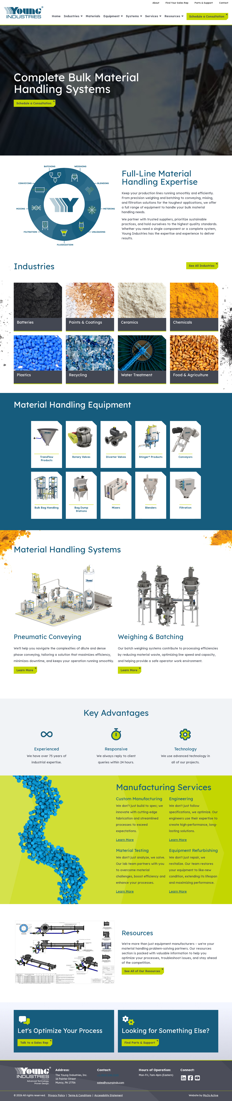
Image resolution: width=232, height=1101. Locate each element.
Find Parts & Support (139, 1042)
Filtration (185, 507)
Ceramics (129, 322)
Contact (223, 2)
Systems (132, 16)
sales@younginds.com (110, 1082)
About (155, 2)
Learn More (24, 670)
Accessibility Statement (108, 1095)
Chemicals (182, 322)
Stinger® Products (150, 456)
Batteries (25, 322)
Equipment (111, 16)
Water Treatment (136, 374)
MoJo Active (210, 1095)
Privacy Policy (56, 1095)
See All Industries (201, 266)
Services (151, 16)
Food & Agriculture (190, 374)
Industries (71, 16)
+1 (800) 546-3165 (108, 1075)
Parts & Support (204, 2)
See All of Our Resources (142, 971)
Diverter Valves (116, 456)
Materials (93, 16)
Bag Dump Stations (81, 509)
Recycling (78, 374)
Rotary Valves (81, 456)
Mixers (116, 507)
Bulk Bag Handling (47, 507)
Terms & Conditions (79, 1095)
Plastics (24, 374)
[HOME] (23, 12)
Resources (172, 16)
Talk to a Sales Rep (34, 1042)
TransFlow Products (46, 458)
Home (56, 16)
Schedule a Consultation (206, 16)
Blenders (150, 507)
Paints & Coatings (85, 322)
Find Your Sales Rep (177, 2)
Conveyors (185, 456)
